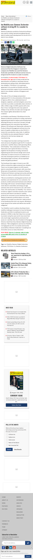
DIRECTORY (19, 518)
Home (2, 16)
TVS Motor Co (11, 246)
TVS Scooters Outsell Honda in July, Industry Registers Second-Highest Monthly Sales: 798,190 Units (16, 330)
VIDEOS (18, 506)
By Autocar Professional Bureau (9, 40)
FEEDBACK (5, 524)
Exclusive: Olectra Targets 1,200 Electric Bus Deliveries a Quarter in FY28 (16, 337)
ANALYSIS (19, 503)
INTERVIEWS (20, 500)
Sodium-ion (12, 437)
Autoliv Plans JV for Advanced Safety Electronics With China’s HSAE (21, 264)
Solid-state (12, 440)
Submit (9, 449)
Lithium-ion (12, 434)
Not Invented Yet (13, 445)
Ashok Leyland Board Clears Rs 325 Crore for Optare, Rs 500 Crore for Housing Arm (16, 323)
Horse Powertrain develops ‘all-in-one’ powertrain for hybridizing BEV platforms (21, 255)
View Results (18, 449)
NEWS (3, 503)
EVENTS (18, 497)
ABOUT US (5, 500)
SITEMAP (4, 530)
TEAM (3, 527)
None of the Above (14, 442)
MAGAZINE (19, 512)
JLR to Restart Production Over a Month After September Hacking (20, 273)
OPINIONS (19, 509)
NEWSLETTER (20, 515)
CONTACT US (5, 521)
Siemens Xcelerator (22, 246)
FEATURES (5, 506)
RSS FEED (4, 509)
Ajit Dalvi (15, 259)
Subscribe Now (16, 405)
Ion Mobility (8, 244)
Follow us (29, 16)
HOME (4, 497)
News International (10, 16)
